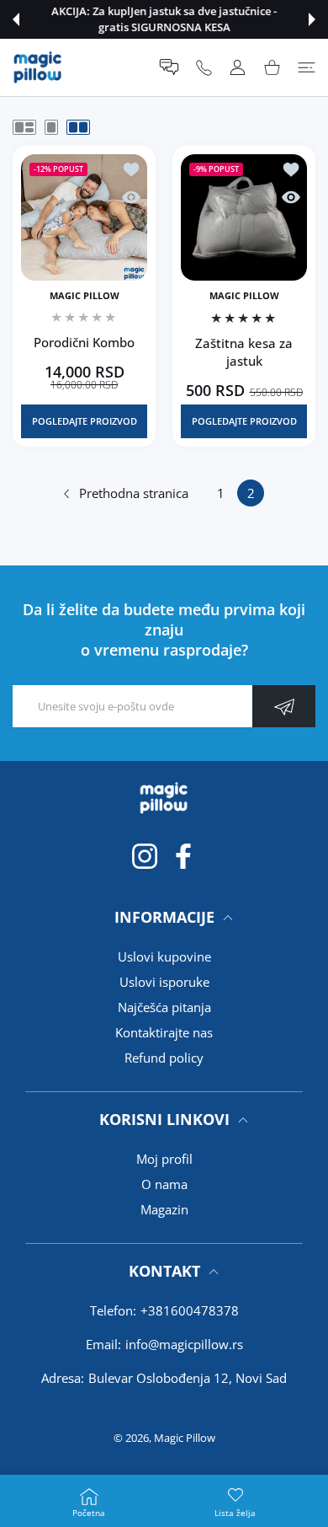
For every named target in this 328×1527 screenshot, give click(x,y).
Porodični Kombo (84, 342)
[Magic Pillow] (38, 67)
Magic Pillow (184, 1437)
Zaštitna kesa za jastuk (244, 351)
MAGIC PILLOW (84, 296)
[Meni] (306, 67)
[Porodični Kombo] (84, 217)
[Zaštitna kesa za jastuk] (244, 217)
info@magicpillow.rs (184, 1344)
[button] (16, 19)
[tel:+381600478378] (204, 67)
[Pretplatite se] (283, 706)
